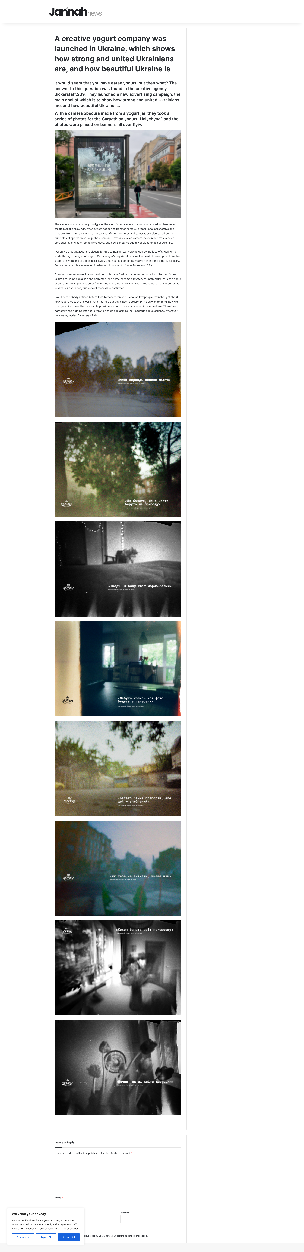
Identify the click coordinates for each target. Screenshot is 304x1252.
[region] (45, 1226)
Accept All (69, 1237)
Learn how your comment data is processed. (123, 1235)
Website (124, 1212)
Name (59, 1197)
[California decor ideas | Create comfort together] (75, 11)
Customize (23, 1237)
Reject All (46, 1237)
